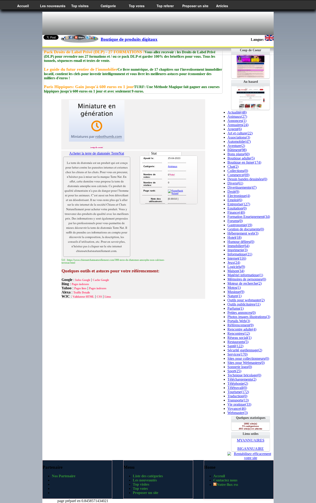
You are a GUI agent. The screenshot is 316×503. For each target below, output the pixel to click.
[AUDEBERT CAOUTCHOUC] (250, 108)
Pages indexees (80, 284)
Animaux (172, 166)
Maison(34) (235, 271)
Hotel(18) (234, 237)
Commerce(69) (238, 175)
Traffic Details (81, 292)
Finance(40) (236, 212)
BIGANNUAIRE (250, 449)
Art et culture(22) (240, 133)
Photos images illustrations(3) (248, 317)
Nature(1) (234, 296)
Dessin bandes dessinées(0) (247, 179)
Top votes (137, 5)
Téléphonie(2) (237, 383)
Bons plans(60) (238, 154)
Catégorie (108, 5)
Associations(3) (238, 137)
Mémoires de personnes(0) (246, 279)
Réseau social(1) (239, 338)
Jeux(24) (233, 262)
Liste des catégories (148, 476)
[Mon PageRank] (176, 193)
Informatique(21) (239, 254)
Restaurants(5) (237, 342)
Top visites (80, 5)
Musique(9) (235, 292)
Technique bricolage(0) (244, 375)
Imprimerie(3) (237, 250)
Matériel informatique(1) (245, 275)
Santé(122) (235, 346)
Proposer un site (195, 5)
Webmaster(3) (237, 413)
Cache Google (101, 280)
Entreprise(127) (238, 204)
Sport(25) (234, 371)
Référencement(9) (240, 325)
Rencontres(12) (238, 333)
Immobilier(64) (238, 246)
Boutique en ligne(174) (244, 162)
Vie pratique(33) (239, 404)
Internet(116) (236, 258)
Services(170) (237, 354)
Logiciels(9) (236, 267)
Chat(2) (233, 167)
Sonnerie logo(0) (239, 367)
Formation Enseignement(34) (248, 217)
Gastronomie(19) (239, 225)
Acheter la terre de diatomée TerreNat (96, 153)
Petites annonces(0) (241, 313)
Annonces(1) (236, 121)
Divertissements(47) (242, 187)
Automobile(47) (239, 141)
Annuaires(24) (237, 125)
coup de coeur (96, 147)
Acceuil (219, 476)
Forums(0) (235, 221)
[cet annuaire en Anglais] (269, 39)
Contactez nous (225, 480)
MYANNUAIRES (250, 440)
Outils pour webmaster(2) (246, 300)
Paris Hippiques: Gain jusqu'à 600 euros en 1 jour (89, 86)
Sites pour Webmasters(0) (246, 363)
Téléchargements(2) (241, 379)
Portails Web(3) (238, 321)
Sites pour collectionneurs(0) (248, 358)
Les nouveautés (52, 5)
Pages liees (80, 288)
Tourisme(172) (238, 392)
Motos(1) (234, 288)
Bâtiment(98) (237, 150)
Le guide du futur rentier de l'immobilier (81, 69)
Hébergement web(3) (242, 233)
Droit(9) (233, 192)
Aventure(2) (236, 146)
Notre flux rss (227, 485)
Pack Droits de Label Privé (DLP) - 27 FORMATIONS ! (94, 52)
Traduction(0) (237, 396)
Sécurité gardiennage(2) (244, 350)
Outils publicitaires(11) (243, 304)
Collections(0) (237, 171)
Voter (172, 174)
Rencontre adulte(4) (241, 329)
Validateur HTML (83, 296)
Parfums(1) (235, 308)
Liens (108, 296)
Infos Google (82, 280)
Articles (222, 5)
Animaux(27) (237, 116)
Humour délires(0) (240, 242)
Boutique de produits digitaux (129, 39)
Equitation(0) (237, 208)
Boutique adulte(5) (241, 158)
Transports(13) (238, 400)
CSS (99, 296)
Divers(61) (235, 183)
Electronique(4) (238, 196)
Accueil (23, 5)
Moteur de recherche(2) (244, 283)
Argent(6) (234, 129)
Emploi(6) (234, 200)
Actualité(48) (237, 112)
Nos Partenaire (63, 476)
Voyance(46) (236, 409)
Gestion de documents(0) (245, 229)
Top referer (165, 5)
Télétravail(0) (237, 388)
